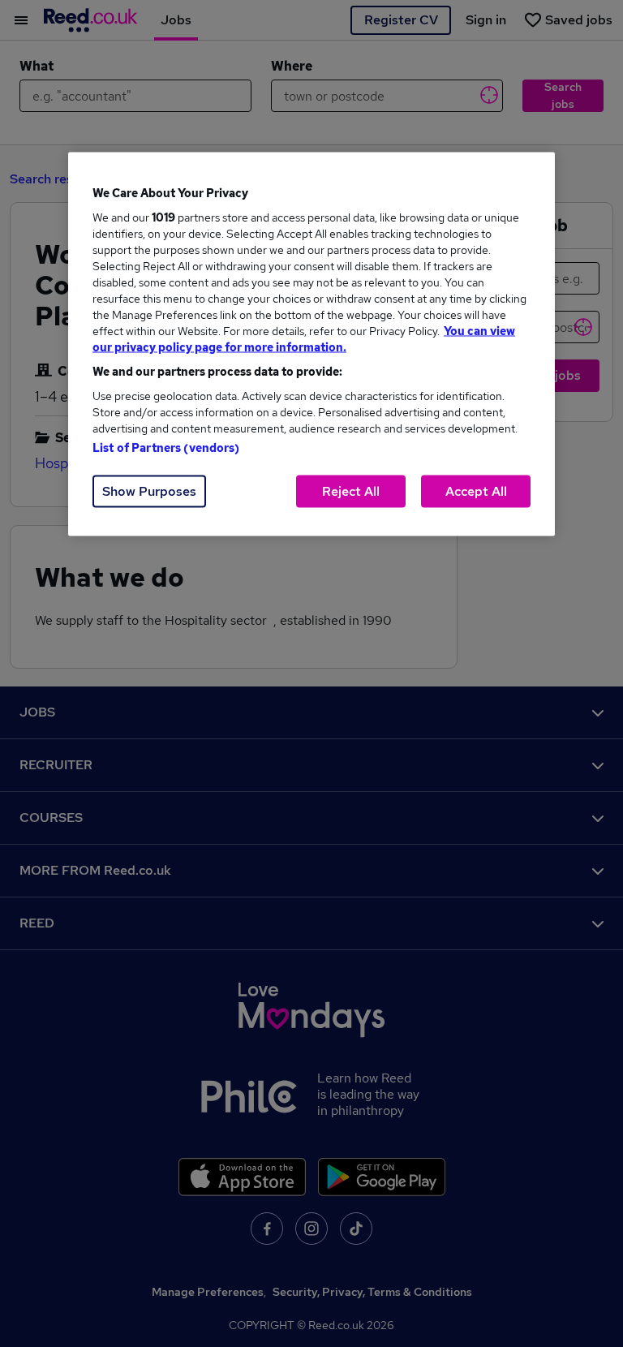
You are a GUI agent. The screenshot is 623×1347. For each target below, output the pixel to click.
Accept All (476, 491)
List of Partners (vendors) (166, 448)
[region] (311, 344)
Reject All (351, 491)
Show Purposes (149, 491)
